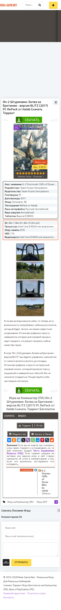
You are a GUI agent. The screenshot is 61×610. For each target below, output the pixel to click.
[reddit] (52, 440)
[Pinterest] (42, 440)
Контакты (8, 597)
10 (43, 173)
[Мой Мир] (38, 440)
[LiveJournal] (47, 440)
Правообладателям (14, 593)
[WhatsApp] (33, 440)
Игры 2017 (42, 502)
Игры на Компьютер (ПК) (20, 502)
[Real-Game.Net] (8, 5)
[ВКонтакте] (9, 440)
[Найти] (39, 5)
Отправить (21, 562)
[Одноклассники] (14, 440)
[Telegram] (19, 440)
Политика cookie (36, 593)
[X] (23, 440)
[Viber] (28, 440)
